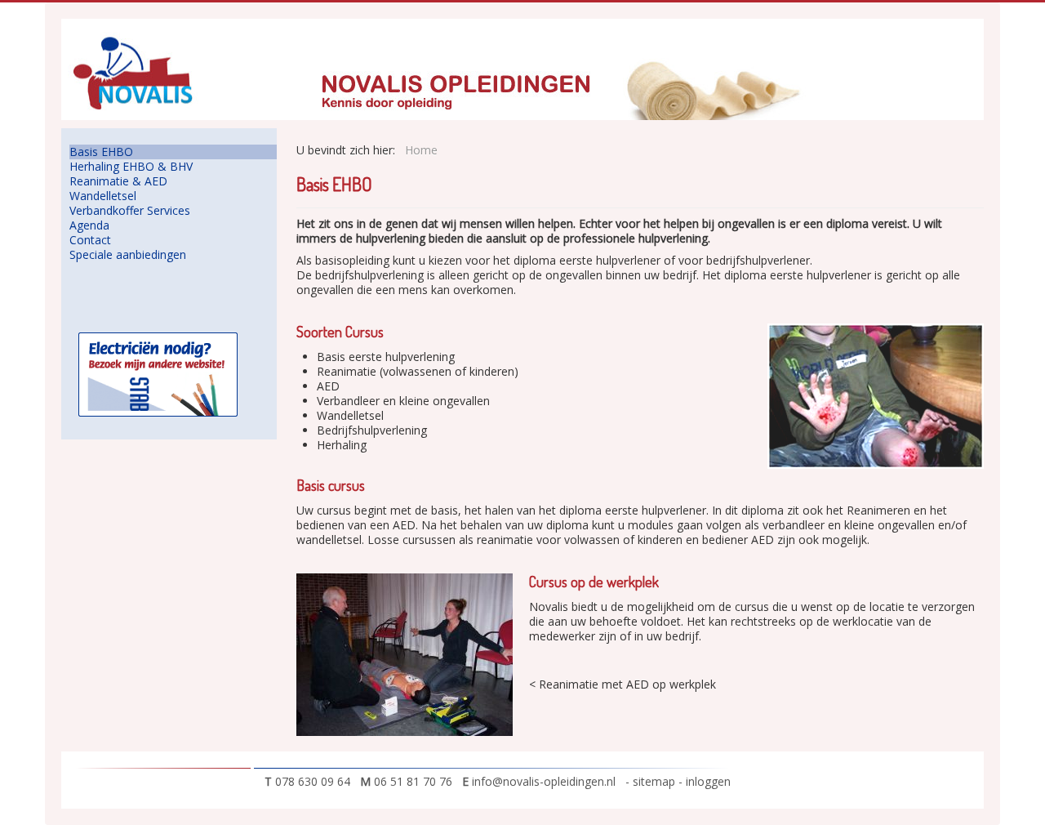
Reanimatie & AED (118, 181)
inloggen (708, 781)
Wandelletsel (102, 196)
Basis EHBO (101, 152)
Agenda (89, 225)
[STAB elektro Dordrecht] (158, 373)
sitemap (655, 781)
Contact (90, 240)
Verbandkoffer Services (129, 210)
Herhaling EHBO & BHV (131, 166)
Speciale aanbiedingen (127, 254)
